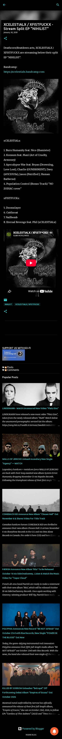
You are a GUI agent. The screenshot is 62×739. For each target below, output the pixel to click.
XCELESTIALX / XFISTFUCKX (27, 304)
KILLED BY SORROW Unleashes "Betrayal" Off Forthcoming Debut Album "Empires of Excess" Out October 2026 (27, 692)
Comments (13, 370)
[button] (5, 39)
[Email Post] (5, 301)
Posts (10, 367)
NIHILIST (8, 304)
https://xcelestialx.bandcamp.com (24, 71)
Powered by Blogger (33, 728)
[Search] (58, 4)
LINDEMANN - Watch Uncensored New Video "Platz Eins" (30, 408)
